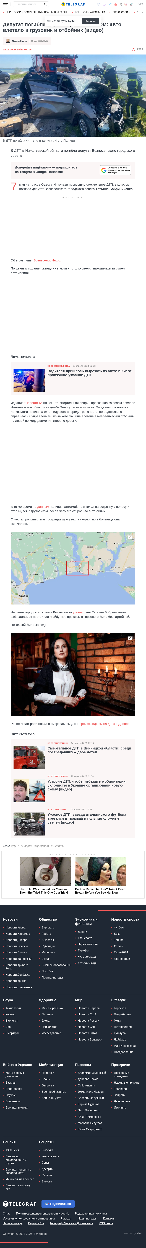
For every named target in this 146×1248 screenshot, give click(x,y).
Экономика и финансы (86, 921)
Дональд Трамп (88, 1079)
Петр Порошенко (89, 1110)
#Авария (26, 845)
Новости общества (59, 366)
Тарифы (83, 950)
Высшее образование (56, 965)
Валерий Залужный (91, 1097)
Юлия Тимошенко (89, 1116)
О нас (6, 1213)
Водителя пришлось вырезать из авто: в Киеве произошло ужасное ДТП (90, 373)
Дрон (9, 1026)
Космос (10, 1014)
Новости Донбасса (18, 974)
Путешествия (123, 1026)
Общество (48, 919)
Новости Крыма (16, 980)
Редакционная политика (91, 1213)
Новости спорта (57, 809)
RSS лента (106, 1223)
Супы (45, 1162)
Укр (141, 4)
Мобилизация (51, 1065)
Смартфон (13, 1033)
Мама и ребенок (52, 1008)
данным (43, 506)
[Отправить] (45, 4)
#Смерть (57, 845)
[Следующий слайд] (142, 12)
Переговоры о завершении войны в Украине (37, 12)
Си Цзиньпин (86, 1085)
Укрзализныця (87, 963)
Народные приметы (127, 1082)
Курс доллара (87, 956)
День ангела (122, 1101)
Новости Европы (89, 1008)
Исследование (51, 1033)
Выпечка (47, 1150)
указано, (79, 612)
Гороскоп (120, 1008)
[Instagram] (126, 4)
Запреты (119, 1095)
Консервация (50, 1156)
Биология (12, 1020)
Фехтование (122, 958)
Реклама (66, 1218)
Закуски (47, 1181)
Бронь (46, 1079)
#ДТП (15, 845)
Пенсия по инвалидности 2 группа (16, 1160)
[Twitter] (120, 4)
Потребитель (122, 1014)
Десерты (47, 1169)
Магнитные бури (125, 1045)
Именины (120, 1107)
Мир (78, 1000)
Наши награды (87, 1218)
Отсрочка (48, 1085)
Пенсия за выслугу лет (18, 1187)
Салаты (47, 1175)
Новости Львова (16, 952)
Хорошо (90, 21)
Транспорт (85, 938)
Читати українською (17, 49)
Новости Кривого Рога (17, 967)
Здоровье (47, 1000)
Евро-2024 (121, 952)
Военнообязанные (54, 1091)
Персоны (83, 1065)
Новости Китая (87, 1033)
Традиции (120, 1088)
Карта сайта (36, 1223)
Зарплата (48, 927)
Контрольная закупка (90, 12)
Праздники (120, 1065)
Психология (49, 1026)
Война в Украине (17, 1065)
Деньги (82, 931)
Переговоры (14, 1088)
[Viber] (104, 4)
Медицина (48, 952)
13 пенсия (12, 1150)
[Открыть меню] (5, 4)
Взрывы (11, 1082)
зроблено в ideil (133, 1233)
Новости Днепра (16, 939)
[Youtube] (115, 4)
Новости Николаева (19, 987)
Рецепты (46, 1142)
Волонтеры (13, 1101)
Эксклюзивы (121, 12)
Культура (120, 1033)
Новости (10, 919)
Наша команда (12, 1223)
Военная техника (17, 1107)
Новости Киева (15, 927)
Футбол (119, 927)
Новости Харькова (18, 933)
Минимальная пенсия (20, 1179)
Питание (47, 1014)
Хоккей (118, 946)
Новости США (87, 1014)
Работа (46, 933)
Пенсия (9, 1142)
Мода (117, 1020)
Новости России (88, 1020)
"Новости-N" (33, 403)
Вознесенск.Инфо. (47, 260)
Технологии (13, 1008)
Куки (71, 20)
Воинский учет (51, 1097)
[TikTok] (131, 4)
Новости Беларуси (90, 1039)
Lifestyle (118, 1000)
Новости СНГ (87, 1026)
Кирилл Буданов (88, 1104)
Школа (46, 958)
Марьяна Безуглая (90, 1123)
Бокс (117, 933)
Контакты (109, 1218)
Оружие (11, 1095)
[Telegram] (110, 4)
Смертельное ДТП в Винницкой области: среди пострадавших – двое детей (89, 750)
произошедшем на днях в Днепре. (104, 724)
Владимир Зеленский (92, 1072)
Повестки (48, 1072)
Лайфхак (120, 1039)
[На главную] (73, 4)
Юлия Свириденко (90, 1129)
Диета (45, 1020)
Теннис (118, 939)
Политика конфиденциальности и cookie (42, 1213)
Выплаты (48, 939)
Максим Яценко (19, 41)
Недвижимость (88, 944)
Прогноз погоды (52, 977)
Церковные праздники (121, 1074)
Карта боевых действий (15, 1074)
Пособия (47, 971)
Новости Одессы (17, 946)
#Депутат (41, 845)
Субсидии (48, 946)
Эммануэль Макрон (91, 1091)
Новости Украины (58, 743)
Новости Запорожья (19, 958)
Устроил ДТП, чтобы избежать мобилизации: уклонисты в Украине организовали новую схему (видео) (87, 785)
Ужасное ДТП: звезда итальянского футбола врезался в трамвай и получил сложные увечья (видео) (87, 818)
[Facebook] (98, 4)
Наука (8, 1000)
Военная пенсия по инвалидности (18, 1171)
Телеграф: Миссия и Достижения (71, 1223)
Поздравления (123, 1052)
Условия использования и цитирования (29, 1218)
